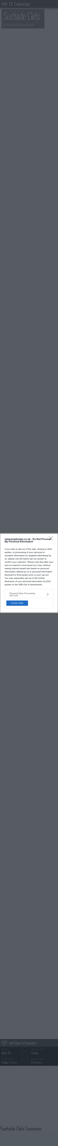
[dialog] (29, 573)
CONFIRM (17, 603)
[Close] (52, 539)
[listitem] (29, 594)
